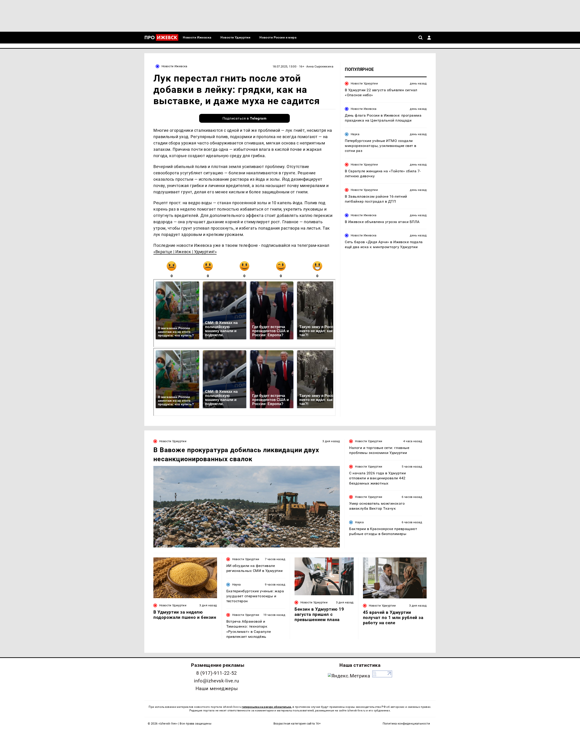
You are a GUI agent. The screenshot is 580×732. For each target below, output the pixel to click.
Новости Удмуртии (364, 83)
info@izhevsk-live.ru (216, 681)
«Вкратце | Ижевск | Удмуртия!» (185, 251)
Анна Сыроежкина (319, 66)
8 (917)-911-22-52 (216, 673)
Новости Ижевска (174, 66)
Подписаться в (244, 118)
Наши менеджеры (217, 688)
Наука (355, 134)
